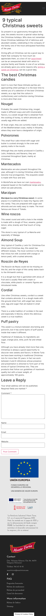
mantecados (35, 182)
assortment (36, 58)
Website (4, 441)
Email (3, 432)
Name (3, 423)
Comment (6, 393)
